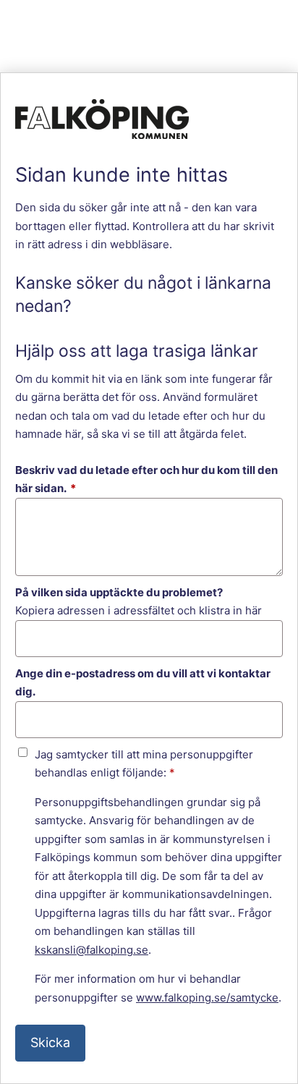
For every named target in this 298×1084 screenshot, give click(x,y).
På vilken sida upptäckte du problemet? (119, 592)
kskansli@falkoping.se (91, 950)
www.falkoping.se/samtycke (207, 997)
